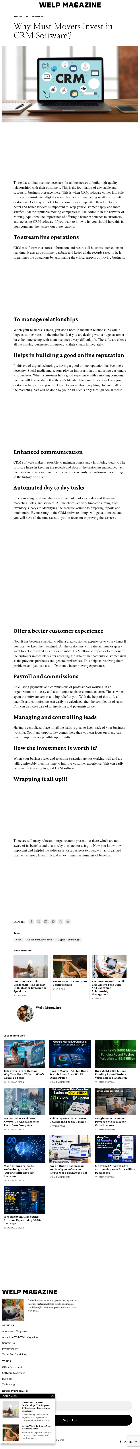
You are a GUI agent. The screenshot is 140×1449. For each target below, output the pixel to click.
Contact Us (8, 1342)
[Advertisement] (70, 153)
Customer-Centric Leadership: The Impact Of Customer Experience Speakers (29, 986)
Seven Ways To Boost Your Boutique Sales (70, 983)
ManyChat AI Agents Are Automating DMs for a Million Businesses (115, 1169)
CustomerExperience (39, 939)
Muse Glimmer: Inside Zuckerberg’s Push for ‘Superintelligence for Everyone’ (19, 1170)
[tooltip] (31, 922)
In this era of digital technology (35, 365)
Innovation (20, 16)
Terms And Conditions (14, 1354)
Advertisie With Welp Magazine (20, 1337)
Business (7, 1378)
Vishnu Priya (58, 1126)
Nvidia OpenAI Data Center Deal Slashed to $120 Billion (67, 1120)
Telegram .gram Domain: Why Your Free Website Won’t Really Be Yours (24, 1074)
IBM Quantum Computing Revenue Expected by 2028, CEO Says (22, 1220)
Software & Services (13, 1372)
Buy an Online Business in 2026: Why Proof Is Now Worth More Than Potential (68, 1169)
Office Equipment (12, 1367)
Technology (38, 16)
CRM (19, 939)
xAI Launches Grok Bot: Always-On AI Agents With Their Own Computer (21, 1122)
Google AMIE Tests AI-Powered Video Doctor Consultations (110, 1122)
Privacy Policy (10, 1348)
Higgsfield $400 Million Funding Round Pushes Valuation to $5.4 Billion (111, 1074)
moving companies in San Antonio (74, 211)
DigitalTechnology (68, 939)
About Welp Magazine (14, 1331)
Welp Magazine (48, 1007)
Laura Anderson (15, 1082)
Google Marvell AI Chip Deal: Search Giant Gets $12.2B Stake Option (68, 1074)
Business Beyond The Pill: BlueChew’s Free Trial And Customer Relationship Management (108, 988)
